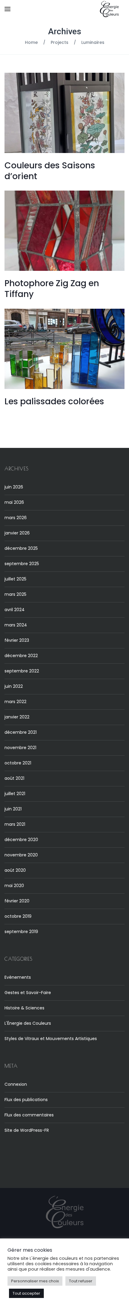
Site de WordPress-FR (26, 1130)
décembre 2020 (21, 840)
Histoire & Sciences (24, 1008)
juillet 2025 (15, 579)
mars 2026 (15, 518)
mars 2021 (14, 824)
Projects (59, 42)
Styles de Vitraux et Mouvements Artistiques (50, 1039)
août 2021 (14, 778)
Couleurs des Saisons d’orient (49, 171)
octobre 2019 (18, 916)
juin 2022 (13, 686)
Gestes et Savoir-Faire (27, 993)
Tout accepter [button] (26, 1293)
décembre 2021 (20, 732)
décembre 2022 (21, 656)
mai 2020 (14, 886)
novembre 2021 (20, 748)
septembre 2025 (21, 564)
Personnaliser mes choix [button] (35, 1281)
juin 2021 (13, 809)
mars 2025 (15, 594)
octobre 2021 (17, 763)
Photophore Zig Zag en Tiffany (51, 288)
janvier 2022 (16, 717)
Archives (64, 31)
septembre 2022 (21, 671)
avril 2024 (14, 610)
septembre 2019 (21, 932)
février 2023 (16, 640)
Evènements (17, 977)
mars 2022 (15, 702)
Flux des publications (26, 1100)
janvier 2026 (17, 533)
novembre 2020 (21, 855)
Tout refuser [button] (80, 1281)
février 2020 (16, 901)
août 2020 (15, 870)
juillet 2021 (14, 794)
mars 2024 (15, 625)
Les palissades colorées (54, 401)
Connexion (15, 1084)
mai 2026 (14, 502)
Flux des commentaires (29, 1115)
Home (31, 42)
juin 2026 (13, 487)
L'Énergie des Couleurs (27, 1023)
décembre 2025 (21, 548)
